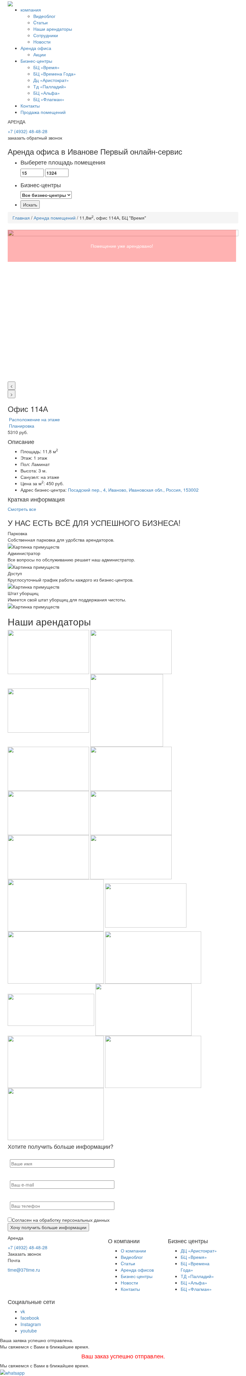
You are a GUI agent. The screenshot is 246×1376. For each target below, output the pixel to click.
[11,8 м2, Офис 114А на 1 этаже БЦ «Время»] (123, 305)
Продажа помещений (43, 112)
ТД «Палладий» (197, 1276)
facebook (29, 1318)
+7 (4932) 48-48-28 (27, 131)
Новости (42, 41)
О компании (133, 1250)
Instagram (30, 1324)
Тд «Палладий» (49, 86)
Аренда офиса (35, 48)
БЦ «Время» (46, 67)
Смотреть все (22, 509)
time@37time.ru (24, 1270)
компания (30, 9)
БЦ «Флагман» (48, 99)
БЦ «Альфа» (46, 93)
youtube (28, 1330)
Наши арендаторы (52, 29)
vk (22, 1311)
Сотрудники (45, 35)
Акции (39, 54)
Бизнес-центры (36, 61)
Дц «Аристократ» (51, 80)
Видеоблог (44, 16)
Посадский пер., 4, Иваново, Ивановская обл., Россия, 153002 (133, 490)
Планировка (21, 425)
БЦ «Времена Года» (54, 73)
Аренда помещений (55, 217)
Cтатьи (40, 22)
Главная (21, 217)
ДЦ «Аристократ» (199, 1250)
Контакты (30, 105)
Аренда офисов (137, 1270)
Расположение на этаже (34, 419)
